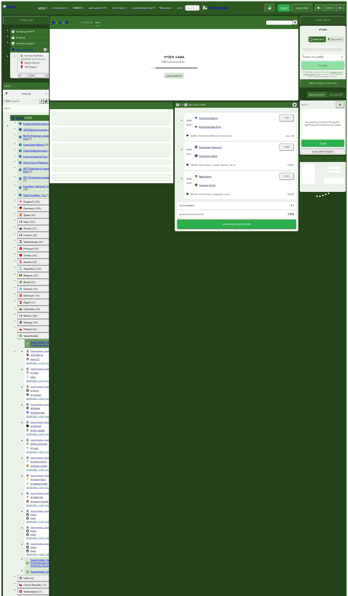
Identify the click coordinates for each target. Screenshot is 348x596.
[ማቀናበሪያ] (340, 151)
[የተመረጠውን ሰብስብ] (41, 101)
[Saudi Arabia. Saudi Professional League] (67, 22)
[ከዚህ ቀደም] (45, 49)
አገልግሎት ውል (335, 119)
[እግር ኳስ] (60, 22)
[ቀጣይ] (62, 104)
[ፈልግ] (295, 22)
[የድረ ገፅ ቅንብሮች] (319, 8)
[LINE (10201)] (53, 22)
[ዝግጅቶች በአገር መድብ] (46, 101)
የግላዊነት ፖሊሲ (308, 121)
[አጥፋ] (169, 105)
